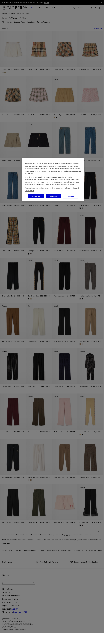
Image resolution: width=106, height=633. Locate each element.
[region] (53, 179)
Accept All (36, 196)
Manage (70, 196)
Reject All (53, 196)
